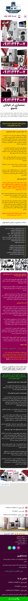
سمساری (24, 348)
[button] (25, 16)
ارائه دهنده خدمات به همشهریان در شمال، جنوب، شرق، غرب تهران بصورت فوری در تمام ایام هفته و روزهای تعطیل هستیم (14, 368)
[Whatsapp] (9, 548)
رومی (19, 348)
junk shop (5, 348)
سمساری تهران (12, 348)
